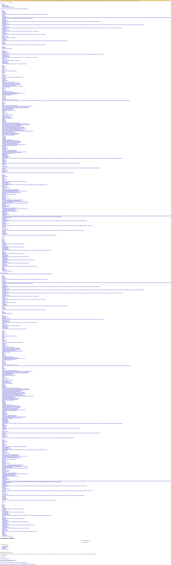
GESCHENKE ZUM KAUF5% (4, 164)
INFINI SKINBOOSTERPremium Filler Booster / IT (7, 92)
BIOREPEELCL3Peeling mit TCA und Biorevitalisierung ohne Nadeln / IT (10, 151)
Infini (62, 172)
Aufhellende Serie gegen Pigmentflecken (95, 27)
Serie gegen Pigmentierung (96, 24)
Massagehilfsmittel (136, 24)
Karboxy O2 (30, 34)
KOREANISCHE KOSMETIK (4, 29)
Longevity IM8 (7, 8)
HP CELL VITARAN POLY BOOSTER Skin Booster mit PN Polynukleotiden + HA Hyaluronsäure (17, 106)
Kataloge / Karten (22, 235)
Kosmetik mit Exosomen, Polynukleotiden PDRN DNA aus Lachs (37, 184)
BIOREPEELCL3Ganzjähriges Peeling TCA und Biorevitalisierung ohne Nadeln (11, 208)
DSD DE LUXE (47, 235)
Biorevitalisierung (11, 428)
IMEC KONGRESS (5, 5)
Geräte (14, 8)
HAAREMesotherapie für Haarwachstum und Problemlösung (14, 145)
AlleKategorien (3, 10)
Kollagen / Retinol (34, 24)
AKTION (3, 240)
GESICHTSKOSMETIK (4, 19)
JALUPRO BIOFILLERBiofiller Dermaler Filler (8, 82)
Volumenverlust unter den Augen (71, 428)
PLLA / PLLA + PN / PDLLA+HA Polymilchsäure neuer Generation (9, 100)
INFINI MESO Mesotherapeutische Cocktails (7, 140)
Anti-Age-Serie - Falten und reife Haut (13, 220)
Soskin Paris (48, 230)
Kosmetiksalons (26, 8)
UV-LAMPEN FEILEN (4, 58)
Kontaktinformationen (5, 549)
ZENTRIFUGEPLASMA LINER (4, 258)
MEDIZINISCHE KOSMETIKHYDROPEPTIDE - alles (5, 215)
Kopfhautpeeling (39, 17)
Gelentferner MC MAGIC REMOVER (69, 54)
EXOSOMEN (17, 184)
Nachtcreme (21, 21)
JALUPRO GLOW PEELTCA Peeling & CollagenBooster (9, 150)
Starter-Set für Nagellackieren (33, 57)
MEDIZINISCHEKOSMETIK (4, 22)
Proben (89, 21)
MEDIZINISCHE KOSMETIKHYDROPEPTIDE (5, 213)
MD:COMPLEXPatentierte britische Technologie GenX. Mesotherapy (10, 192)
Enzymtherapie (27, 428)
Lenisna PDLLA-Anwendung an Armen (113, 100)
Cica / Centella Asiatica (35, 296)
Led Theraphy (20, 243)
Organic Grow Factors (49, 17)
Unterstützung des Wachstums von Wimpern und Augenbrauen (64, 17)
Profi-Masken (66, 220)
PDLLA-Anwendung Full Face (58, 100)
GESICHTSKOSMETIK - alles (5, 21)
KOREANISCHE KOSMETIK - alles (6, 30)
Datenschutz (4, 547)
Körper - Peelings (37, 40)
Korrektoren (45, 27)
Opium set (54, 17)
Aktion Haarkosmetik (17, 14)
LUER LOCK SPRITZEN (33, 158)
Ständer (50, 250)
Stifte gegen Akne (81, 21)
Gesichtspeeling (67, 21)
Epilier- (23, 243)
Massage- (12, 243)
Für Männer (126, 24)
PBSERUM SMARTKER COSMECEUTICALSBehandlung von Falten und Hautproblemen (11, 201)
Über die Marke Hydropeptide (12, 24)
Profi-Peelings (62, 220)
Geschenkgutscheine (23, 14)
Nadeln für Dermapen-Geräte (21, 256)
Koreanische (22, 34)
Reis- (19, 34)
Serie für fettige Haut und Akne (112, 24)
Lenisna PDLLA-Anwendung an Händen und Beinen (99, 100)
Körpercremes (40, 216)
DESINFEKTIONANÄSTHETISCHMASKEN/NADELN (5, 155)
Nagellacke (27, 57)
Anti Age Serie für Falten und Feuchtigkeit (58, 27)
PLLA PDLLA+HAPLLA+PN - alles (4, 99)
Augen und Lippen (36, 27)
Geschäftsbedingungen (5, 546)
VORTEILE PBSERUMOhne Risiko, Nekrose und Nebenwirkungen (10, 134)
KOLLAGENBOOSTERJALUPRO (4, 79)
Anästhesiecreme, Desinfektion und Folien (14, 225)
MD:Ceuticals (72, 172)
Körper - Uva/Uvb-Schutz (12, 40)
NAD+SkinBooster (5, 116)
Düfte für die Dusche (78, 230)
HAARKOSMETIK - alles (5, 17)
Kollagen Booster (16, 428)
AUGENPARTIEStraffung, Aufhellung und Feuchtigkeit (11, 126)
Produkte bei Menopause (164, 17)
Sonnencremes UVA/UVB (41, 24)
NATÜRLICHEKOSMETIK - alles (5, 27)
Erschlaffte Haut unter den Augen (61, 428)
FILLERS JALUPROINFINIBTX (3, 72)
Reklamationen (4, 548)
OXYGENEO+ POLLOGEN (4, 245)
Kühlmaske (44, 34)
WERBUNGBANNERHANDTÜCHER (4, 169)
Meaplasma (65, 172)
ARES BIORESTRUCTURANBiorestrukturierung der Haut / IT (9, 94)
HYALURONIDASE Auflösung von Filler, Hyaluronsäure (8, 132)
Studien (14, 266)
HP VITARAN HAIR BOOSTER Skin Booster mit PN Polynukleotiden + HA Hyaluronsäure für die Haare (15, 107)
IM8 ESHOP (4, 47)
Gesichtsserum (14, 21)
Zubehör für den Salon (84, 220)
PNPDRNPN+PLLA (3, 102)
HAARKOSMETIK (4, 15)
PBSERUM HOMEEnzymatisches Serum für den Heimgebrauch (12, 126)
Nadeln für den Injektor (16, 253)
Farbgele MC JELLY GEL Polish (59, 54)
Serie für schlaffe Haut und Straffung (70, 27)
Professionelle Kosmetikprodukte (12, 181)
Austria (10, 560)
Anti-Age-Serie (74, 24)
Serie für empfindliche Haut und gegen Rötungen (82, 27)
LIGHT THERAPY (4, 267)
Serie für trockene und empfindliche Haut (25, 220)
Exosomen (14, 296)
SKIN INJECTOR (4, 251)
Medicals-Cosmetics (3, 562)
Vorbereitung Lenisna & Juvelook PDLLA (26, 100)
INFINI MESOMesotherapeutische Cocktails (10, 190)
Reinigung (18, 27)
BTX (22, 77)
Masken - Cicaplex (93, 158)
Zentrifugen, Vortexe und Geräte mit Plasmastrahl (16, 259)
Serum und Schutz (34, 17)
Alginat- (27, 34)
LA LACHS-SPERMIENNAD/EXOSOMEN (5, 182)
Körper (91, 21)
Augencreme (25, 21)
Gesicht (10, 266)
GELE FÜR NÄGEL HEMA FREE (5, 52)
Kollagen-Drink (22, 225)
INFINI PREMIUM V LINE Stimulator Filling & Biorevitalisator (10, 93)
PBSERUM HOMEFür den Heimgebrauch (7, 202)
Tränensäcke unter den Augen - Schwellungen (44, 428)
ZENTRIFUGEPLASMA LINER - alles (5, 259)
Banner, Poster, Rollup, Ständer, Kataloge (37, 230)
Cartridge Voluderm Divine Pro (26, 250)
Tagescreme (18, 21)
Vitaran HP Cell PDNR (58, 172)
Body (12, 266)
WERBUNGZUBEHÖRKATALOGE (4, 232)
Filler (24, 428)
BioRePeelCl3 (30, 235)
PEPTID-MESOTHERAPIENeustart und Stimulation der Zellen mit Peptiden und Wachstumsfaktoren (12, 144)
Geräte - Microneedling (19, 44)
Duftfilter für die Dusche (51, 40)
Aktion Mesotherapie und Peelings (38, 14)
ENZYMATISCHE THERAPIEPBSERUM (5, 196)
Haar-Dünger (30, 17)
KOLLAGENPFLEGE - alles (5, 37)
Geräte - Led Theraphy (30, 44)
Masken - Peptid (75, 158)
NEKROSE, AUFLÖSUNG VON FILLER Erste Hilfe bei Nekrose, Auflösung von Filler (14, 129)
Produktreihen (10, 27)
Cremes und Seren (10, 296)
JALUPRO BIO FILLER (9, 77)
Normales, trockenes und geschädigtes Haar (102, 17)
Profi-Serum (49, 220)
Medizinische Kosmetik (119, 158)
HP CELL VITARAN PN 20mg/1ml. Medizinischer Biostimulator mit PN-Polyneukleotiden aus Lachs (11, 106)
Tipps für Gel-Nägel (85, 54)
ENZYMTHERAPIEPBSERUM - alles (4, 122)
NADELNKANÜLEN (4, 269)
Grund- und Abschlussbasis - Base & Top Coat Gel (15, 54)
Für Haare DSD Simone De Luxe (55, 230)
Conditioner (23, 17)
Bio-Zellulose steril (10, 34)
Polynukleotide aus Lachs (20, 296)
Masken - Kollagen (70, 158)
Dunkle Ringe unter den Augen (33, 428)
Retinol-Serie (78, 24)
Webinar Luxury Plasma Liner (30, 259)
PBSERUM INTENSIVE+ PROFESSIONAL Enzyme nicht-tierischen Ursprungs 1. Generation (16, 125)
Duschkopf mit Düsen (23, 63)
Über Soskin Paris (14, 27)
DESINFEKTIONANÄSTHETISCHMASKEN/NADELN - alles (6, 157)
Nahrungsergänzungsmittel (96, 21)
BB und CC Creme (76, 21)
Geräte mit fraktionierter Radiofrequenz (15, 250)
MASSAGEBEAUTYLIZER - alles (5, 266)
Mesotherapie (44, 17)
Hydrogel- (17, 34)
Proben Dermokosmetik (27, 172)
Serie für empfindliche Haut (104, 24)
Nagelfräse (19, 60)
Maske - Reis (60, 158)
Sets (85, 21)
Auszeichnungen (141, 24)
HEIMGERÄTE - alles (4, 44)
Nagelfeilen (15, 60)
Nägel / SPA (11, 8)
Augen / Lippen (40, 34)
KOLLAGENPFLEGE (4, 35)
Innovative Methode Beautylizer (30, 266)
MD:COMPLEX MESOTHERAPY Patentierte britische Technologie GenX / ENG (11, 142)
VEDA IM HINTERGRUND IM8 (7, 48)
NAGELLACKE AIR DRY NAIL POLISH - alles (6, 57)
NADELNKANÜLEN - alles (5, 270)
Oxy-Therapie (44, 44)
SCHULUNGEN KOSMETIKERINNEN (8, 7)
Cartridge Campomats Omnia (35, 250)
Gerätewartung (18, 266)
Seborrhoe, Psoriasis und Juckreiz (121, 17)
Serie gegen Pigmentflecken (35, 220)
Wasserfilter (18, 63)
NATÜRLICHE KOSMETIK (4, 218)
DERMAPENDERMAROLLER (5, 254)
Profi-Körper (75, 220)
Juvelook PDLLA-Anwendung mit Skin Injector (85, 100)
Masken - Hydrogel (64, 158)
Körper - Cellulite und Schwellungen (29, 40)
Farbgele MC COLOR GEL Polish (28, 54)
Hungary (15, 560)
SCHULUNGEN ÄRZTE (6, 6)
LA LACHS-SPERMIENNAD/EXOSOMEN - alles (7, 184)
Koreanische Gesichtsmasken (28, 296)
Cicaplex (36, 34)
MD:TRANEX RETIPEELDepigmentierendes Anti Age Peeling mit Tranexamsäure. (14, 152)
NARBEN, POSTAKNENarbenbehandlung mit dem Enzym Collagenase (12, 130)
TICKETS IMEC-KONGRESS (5, 176)
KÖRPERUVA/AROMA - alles (5, 40)
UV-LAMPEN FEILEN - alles (5, 60)
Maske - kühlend (113, 158)
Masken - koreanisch (55, 158)
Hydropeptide (45, 230)
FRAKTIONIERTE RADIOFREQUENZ (5, 248)
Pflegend (34, 34)
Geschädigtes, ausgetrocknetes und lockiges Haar (133, 17)
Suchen (10, 2)
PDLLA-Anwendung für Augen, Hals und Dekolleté (70, 100)
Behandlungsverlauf (23, 266)
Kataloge (23, 172)
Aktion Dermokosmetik (10, 14)
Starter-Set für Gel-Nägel (99, 54)
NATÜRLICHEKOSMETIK (4, 26)
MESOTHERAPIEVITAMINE (4, 136)
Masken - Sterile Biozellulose (48, 158)
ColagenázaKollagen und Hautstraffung (9, 133)
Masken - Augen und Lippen (107, 158)
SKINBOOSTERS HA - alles (4, 91)
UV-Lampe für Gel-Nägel (10, 60)
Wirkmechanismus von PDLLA (36, 100)
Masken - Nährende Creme (87, 158)
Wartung (21, 253)
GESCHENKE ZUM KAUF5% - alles (5, 167)
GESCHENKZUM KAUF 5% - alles (5, 229)
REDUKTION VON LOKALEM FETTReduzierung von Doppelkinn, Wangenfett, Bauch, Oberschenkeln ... (13, 127)
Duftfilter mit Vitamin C (13, 63)
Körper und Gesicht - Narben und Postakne (61, 40)
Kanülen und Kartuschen (25, 158)
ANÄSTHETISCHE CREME (14, 158)
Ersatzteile (24, 259)
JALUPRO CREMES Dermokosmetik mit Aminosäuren (8, 85)
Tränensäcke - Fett (54, 428)
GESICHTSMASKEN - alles (5, 34)
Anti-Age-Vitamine (50, 216)
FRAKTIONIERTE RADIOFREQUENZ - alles (6, 250)
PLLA (53, 100)
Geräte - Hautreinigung (7, 44)
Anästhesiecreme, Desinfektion (14, 230)
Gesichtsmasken (7, 230)
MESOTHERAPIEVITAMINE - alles (4, 139)
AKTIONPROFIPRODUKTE (4, 178)
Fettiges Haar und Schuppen (112, 17)
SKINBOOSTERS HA (3, 88)
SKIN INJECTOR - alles (4, 253)
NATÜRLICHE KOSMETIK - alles (5, 220)
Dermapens (27, 256)
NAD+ (20, 184)
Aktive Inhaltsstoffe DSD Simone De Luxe (27, 18)
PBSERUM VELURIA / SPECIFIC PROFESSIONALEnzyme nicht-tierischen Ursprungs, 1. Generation (15, 124)
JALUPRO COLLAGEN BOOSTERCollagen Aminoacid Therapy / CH (11, 83)
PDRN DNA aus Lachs (25, 184)
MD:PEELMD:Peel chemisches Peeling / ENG (12, 153)
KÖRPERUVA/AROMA (4, 38)
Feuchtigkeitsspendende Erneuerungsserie (86, 24)
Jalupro (48, 172)
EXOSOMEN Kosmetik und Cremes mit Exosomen (7, 118)
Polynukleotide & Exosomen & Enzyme (48, 21)
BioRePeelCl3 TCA (68, 230)
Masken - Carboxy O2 (99, 158)
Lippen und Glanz (56, 21)
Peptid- (25, 34)
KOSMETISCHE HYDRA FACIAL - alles (5, 262)
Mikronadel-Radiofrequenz (37, 44)
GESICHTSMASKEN (4, 32)
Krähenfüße (77, 428)
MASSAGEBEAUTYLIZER (4, 264)
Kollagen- (14, 34)
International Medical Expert (23, 562)
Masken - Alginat (80, 158)
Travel (87, 21)
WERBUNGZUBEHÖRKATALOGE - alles (5, 234)
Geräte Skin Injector (10, 253)
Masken (27, 17)
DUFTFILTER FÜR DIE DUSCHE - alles (6, 63)
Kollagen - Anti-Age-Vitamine (11, 37)
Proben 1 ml (70, 24)
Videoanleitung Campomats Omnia (44, 250)
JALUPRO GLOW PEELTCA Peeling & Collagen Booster (11, 84)
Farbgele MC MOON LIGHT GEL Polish (39, 54)
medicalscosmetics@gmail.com (4, 558)
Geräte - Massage (13, 44)
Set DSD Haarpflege (87, 17)
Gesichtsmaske (71, 21)
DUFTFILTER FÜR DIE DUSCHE (5, 62)
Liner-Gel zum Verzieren (79, 54)
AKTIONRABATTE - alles (4, 14)
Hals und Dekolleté (62, 21)
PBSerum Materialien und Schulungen (22, 468)
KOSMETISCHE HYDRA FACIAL (4, 261)
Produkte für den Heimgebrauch (22, 181)
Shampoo (20, 17)
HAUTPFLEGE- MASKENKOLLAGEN (4, 222)
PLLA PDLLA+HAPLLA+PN (4, 96)
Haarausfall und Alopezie (157, 17)
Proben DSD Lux (92, 17)
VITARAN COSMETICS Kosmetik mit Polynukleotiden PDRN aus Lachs (9, 110)
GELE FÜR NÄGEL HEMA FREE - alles (6, 54)
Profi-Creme (53, 220)
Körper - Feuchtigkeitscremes (20, 40)
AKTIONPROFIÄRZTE (3, 67)
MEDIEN (3, 4)
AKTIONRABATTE (3, 12)
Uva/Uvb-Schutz (50, 27)
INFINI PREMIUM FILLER (17, 77)
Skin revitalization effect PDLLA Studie (124, 100)
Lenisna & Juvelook (52, 172)
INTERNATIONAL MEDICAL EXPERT (15, 564)
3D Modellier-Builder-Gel (92, 54)
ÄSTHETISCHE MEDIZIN (19, 8)
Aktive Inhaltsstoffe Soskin (118, 27)
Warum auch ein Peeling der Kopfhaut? (15, 18)
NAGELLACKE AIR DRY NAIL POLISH (6, 55)
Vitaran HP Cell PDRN (39, 235)
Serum (21, 27)
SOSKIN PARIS (16, 562)
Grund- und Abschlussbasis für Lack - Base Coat (18, 57)
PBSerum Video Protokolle (12, 468)
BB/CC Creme (31, 27)
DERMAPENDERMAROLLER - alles (5, 256)
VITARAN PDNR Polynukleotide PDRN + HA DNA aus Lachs (11, 142)
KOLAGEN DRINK (40, 158)
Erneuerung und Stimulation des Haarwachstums (146, 17)
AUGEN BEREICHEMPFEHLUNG (4, 160)
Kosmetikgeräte (45, 14)
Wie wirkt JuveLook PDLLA (16, 100)
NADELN (20, 158)
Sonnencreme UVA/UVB (38, 21)
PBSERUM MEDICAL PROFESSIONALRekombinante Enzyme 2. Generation (11, 123)
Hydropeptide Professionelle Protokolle (28, 216)
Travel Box (82, 17)
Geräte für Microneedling (13, 256)
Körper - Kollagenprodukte (44, 40)
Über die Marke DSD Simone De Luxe (13, 17)
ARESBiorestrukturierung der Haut (6, 194)
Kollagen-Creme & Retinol (31, 21)
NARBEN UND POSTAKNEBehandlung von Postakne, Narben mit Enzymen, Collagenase (13, 130)
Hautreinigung (10, 21)
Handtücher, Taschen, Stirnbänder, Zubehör (15, 172)
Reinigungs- (8, 243)
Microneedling (15, 243)
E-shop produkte (2, 8)
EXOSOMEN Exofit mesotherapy (6, 117)
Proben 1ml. (36, 216)
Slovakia (4, 560)
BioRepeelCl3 (45, 172)
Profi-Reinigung (57, 220)
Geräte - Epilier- (24, 44)
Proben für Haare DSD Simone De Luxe (37, 172)
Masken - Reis (46, 225)
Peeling (40, 27)
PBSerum (68, 172)
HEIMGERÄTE (3, 42)
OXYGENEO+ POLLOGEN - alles (5, 246)
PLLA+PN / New (6, 143)
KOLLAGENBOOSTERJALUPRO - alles (5, 81)
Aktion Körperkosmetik (29, 14)
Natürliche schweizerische (77, 17)
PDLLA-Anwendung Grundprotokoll (46, 100)
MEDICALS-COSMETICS (4, 564)
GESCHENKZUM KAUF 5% (4, 227)
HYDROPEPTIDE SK (10, 562)
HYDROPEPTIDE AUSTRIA (25, 564)
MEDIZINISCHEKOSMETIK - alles (5, 24)
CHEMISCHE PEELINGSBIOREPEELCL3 (4, 147)
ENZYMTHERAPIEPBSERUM (4, 120)
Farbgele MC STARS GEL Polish (50, 54)
